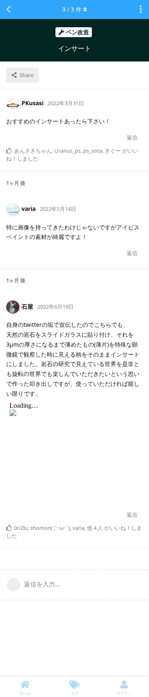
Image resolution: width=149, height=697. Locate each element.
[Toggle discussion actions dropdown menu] (140, 9)
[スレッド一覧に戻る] (8, 9)
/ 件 (72, 9)
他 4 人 (95, 528)
